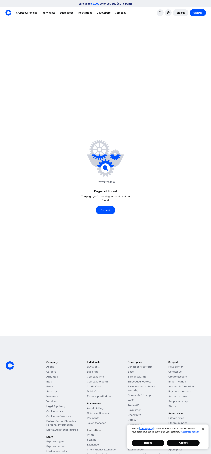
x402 (131, 400)
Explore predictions (99, 396)
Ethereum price (178, 422)
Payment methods (179, 391)
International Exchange (101, 449)
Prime (90, 434)
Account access (178, 396)
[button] (48, 12)
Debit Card (93, 391)
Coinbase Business (98, 413)
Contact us (175, 371)
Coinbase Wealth (97, 381)
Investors (52, 396)
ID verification (177, 381)
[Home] (8, 12)
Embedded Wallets (139, 381)
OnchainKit (134, 414)
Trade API (133, 405)
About (50, 366)
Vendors (51, 401)
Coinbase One (95, 376)
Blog (49, 381)
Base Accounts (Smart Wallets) (141, 388)
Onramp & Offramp (139, 395)
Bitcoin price (176, 418)
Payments (93, 418)
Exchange (93, 444)
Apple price (175, 449)
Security (51, 391)
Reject (148, 442)
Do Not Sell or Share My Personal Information (61, 423)
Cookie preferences (58, 416)
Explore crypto (55, 441)
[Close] (203, 429)
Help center (175, 366)
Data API (133, 419)
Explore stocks (55, 446)
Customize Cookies (189, 431)
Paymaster (134, 410)
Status (172, 406)
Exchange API (136, 449)
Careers (51, 371)
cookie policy (146, 428)
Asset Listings (96, 408)
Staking (91, 439)
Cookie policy (54, 411)
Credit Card (94, 386)
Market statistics (57, 451)
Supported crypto (179, 401)
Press (49, 386)
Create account (177, 376)
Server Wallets (137, 376)
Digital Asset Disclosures (62, 429)
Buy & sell (93, 366)
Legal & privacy (55, 406)
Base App (92, 371)
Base (131, 371)
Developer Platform (140, 366)
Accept (183, 442)
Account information (181, 386)
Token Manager (96, 422)
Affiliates (52, 376)
